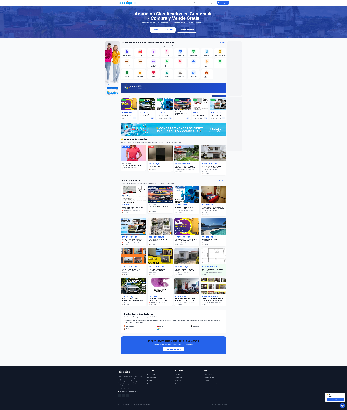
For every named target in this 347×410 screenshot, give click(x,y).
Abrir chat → (335, 399)
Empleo (127, 329)
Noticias (203, 3)
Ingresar (212, 3)
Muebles (161, 329)
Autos (160, 326)
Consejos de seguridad (211, 384)
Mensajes (178, 380)
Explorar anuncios (187, 30)
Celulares (195, 326)
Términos (213, 404)
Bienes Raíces (129, 326)
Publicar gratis (223, 3)
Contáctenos (208, 374)
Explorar (188, 3)
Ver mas (223, 139)
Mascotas (195, 329)
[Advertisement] (234, 68)
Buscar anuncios (151, 377)
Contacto (226, 404)
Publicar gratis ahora (173, 349)
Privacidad (207, 380)
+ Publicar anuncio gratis (163, 29)
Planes (196, 3)
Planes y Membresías (153, 384)
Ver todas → (222, 42)
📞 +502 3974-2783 (124, 388)
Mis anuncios (150, 380)
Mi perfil (177, 384)
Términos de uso (209, 377)
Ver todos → (222, 180)
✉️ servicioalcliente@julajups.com (128, 391)
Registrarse (178, 377)
